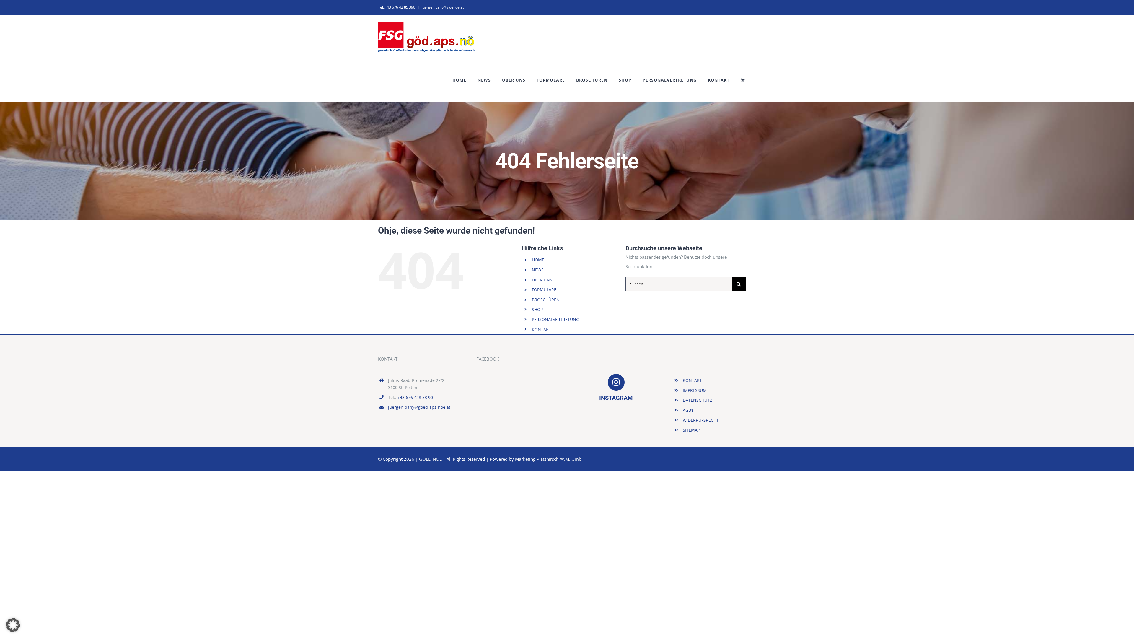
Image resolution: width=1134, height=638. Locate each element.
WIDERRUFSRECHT (701, 420)
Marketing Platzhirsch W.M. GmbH (550, 459)
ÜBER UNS (542, 280)
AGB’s (688, 410)
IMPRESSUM (695, 390)
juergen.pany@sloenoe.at (443, 7)
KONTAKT (541, 329)
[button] (13, 625)
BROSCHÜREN (546, 299)
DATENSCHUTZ (697, 400)
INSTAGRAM (616, 397)
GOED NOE (430, 459)
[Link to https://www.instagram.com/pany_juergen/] (616, 382)
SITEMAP (691, 430)
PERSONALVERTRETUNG (555, 319)
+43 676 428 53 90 (415, 397)
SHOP (537, 309)
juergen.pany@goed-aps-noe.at (419, 407)
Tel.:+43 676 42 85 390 (396, 7)
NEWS (538, 270)
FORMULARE (544, 289)
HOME (538, 260)
